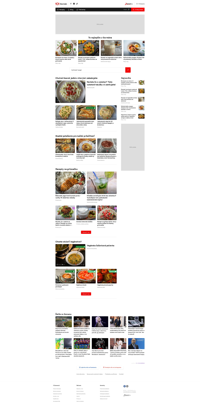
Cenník (78, 396)
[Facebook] (124, 386)
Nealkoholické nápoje (106, 61)
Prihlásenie (141, 4)
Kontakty (102, 385)
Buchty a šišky (79, 160)
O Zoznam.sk (56, 385)
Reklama (79, 385)
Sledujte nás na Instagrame (113, 367)
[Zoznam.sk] (127, 395)
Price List (79, 398)
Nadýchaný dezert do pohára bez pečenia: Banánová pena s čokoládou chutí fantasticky (106, 156)
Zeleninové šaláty (101, 227)
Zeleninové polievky (59, 289)
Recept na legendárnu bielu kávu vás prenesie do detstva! (111, 58)
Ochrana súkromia (57, 391)
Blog (71, 9)
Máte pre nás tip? (103, 398)
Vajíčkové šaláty (59, 127)
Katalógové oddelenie (104, 393)
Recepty (62, 9)
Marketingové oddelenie (105, 396)
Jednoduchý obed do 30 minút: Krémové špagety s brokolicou (105, 123)
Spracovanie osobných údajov (95, 374)
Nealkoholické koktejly (92, 202)
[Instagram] (127, 386)
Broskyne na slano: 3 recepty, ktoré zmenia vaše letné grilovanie (64, 59)
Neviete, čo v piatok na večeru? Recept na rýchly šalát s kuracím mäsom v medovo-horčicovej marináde (64, 223)
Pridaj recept (139, 9)
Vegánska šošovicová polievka (100, 245)
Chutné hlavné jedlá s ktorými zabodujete (76, 78)
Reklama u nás (80, 388)
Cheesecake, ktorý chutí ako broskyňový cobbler (64, 155)
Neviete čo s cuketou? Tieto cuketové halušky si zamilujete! (101, 83)
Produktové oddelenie (104, 388)
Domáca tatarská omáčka (84, 221)
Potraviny (82, 9)
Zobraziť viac (86, 232)
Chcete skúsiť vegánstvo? (68, 241)
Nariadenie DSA (56, 401)
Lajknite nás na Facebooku (88, 367)
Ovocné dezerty (59, 158)
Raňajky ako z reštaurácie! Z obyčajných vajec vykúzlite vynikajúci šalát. (64, 123)
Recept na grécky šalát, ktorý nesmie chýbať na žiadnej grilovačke (106, 223)
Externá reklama (80, 391)
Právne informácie (57, 388)
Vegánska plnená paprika (105, 285)
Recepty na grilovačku (66, 169)
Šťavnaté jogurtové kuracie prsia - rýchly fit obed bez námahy (68, 197)
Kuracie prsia (58, 200)
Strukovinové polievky (92, 248)
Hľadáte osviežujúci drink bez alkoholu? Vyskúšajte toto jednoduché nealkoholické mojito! (101, 198)
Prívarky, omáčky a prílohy (82, 224)
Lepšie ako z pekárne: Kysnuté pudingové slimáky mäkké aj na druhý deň (85, 156)
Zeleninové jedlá (90, 87)
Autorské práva (80, 374)
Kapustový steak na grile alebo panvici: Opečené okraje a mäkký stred (128, 116)
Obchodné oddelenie (104, 391)
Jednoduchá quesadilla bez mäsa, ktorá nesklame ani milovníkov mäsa (85, 123)
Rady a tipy (57, 63)
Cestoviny (99, 127)
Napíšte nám (56, 398)
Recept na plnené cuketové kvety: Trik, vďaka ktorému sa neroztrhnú (87, 59)
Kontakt (121, 374)
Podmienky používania (111, 374)
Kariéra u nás (56, 396)
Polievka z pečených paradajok (61, 285)
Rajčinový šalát (81, 285)
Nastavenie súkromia (57, 393)
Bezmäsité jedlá (80, 127)
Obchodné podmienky (81, 393)
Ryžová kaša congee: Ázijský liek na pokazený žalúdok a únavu (133, 58)
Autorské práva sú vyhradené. (129, 392)
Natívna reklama (80, 401)
